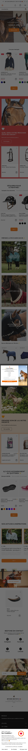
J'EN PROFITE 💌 (9, 381)
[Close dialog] (26, 366)
